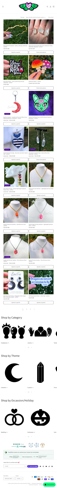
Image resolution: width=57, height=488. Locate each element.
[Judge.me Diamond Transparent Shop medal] (36, 445)
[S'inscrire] (24, 466)
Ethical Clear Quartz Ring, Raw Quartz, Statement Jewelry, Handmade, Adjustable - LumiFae (41, 46)
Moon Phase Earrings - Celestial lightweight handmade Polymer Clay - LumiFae (14, 189)
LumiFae (12, 483)
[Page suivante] (34, 309)
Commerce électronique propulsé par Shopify (22, 483)
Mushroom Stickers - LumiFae (35, 81)
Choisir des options (41, 52)
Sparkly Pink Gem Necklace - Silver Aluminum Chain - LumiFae (40, 261)
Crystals (29, 387)
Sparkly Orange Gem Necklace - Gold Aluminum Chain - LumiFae (14, 225)
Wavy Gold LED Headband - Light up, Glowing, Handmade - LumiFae (15, 46)
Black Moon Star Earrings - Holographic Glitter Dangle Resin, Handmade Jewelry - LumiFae (14, 296)
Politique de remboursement (37, 483)
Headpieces (4, 343)
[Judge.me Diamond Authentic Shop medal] (31, 445)
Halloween (30, 432)
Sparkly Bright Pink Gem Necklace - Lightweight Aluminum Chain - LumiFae (41, 225)
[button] (2, 6)
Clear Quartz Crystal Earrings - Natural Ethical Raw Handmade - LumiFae (39, 153)
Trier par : (23, 17)
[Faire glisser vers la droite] (31, 347)
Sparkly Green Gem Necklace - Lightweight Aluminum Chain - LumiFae (41, 189)
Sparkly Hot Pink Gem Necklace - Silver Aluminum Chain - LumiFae (15, 261)
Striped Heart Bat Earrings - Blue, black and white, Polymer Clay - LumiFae (15, 153)
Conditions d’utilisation (33, 484)
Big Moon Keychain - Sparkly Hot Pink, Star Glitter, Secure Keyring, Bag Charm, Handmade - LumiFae (15, 118)
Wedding (3, 432)
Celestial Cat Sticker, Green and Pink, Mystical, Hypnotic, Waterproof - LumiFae (40, 118)
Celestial (3, 387)
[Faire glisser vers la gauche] (25, 347)
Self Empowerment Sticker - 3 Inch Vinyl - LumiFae (39, 296)
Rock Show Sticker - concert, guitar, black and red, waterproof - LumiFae (13, 82)
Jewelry (29, 343)
